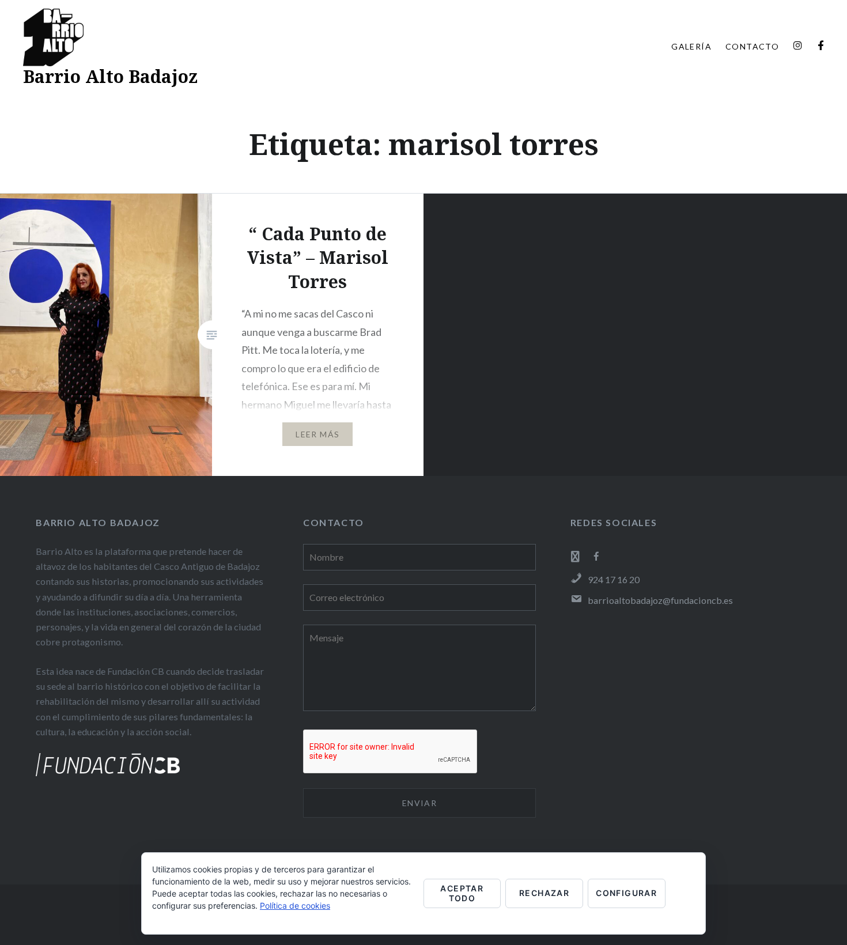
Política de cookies (295, 905)
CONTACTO (752, 46)
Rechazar (544, 893)
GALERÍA (691, 46)
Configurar (626, 893)
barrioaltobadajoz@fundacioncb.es (660, 600)
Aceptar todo (461, 893)
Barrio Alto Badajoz (110, 76)
